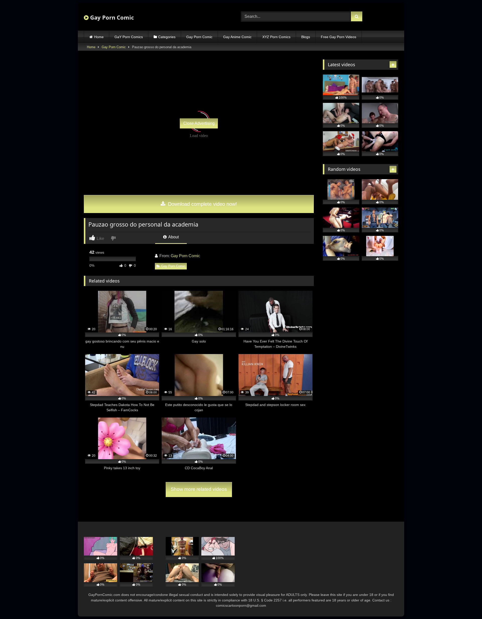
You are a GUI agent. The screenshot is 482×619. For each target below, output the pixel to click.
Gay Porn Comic (111, 17)
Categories (166, 37)
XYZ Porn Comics (276, 37)
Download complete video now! (201, 204)
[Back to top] (466, 604)
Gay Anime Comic (237, 37)
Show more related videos (199, 489)
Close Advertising (199, 123)
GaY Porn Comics (128, 37)
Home (99, 37)
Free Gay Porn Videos (338, 37)
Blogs (305, 37)
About (173, 237)
